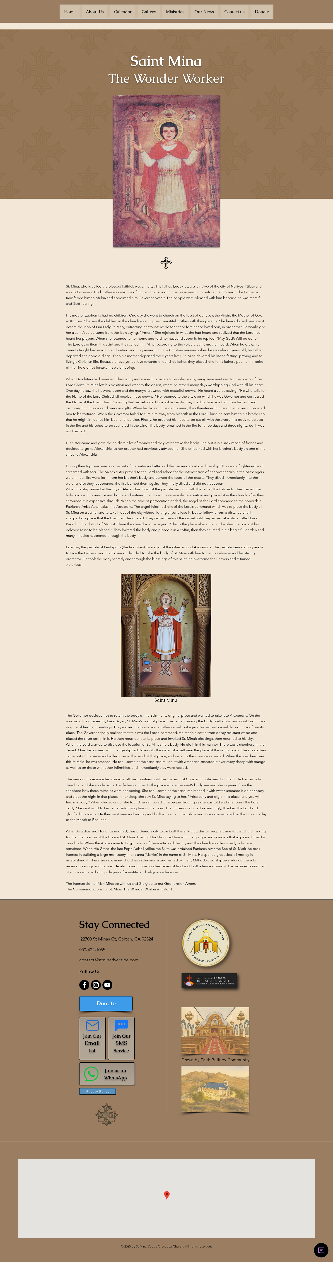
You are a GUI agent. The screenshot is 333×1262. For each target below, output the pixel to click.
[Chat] (121, 1025)
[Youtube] (107, 985)
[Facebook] (84, 985)
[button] (95, 11)
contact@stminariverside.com (109, 959)
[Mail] (92, 1025)
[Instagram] (96, 985)
